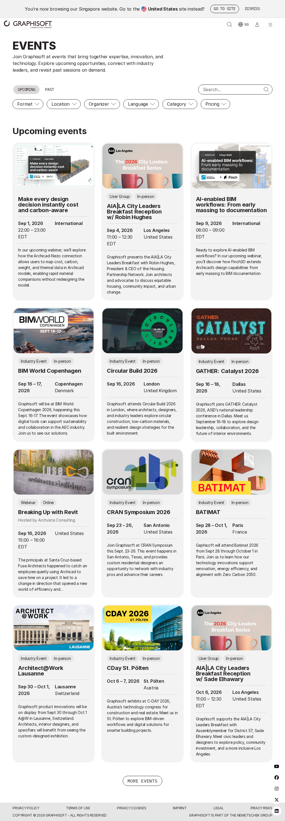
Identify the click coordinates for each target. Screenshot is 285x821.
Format (25, 104)
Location (60, 104)
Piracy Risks (261, 808)
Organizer (99, 104)
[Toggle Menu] (270, 24)
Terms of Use (78, 808)
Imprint (179, 808)
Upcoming (26, 89)
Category (176, 104)
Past (49, 89)
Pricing (212, 104)
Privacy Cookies (131, 808)
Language (138, 104)
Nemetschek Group (254, 815)
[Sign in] (257, 24)
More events (142, 781)
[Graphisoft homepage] (28, 24)
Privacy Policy (26, 808)
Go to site (224, 8)
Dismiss (252, 8)
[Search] (266, 89)
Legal (218, 808)
